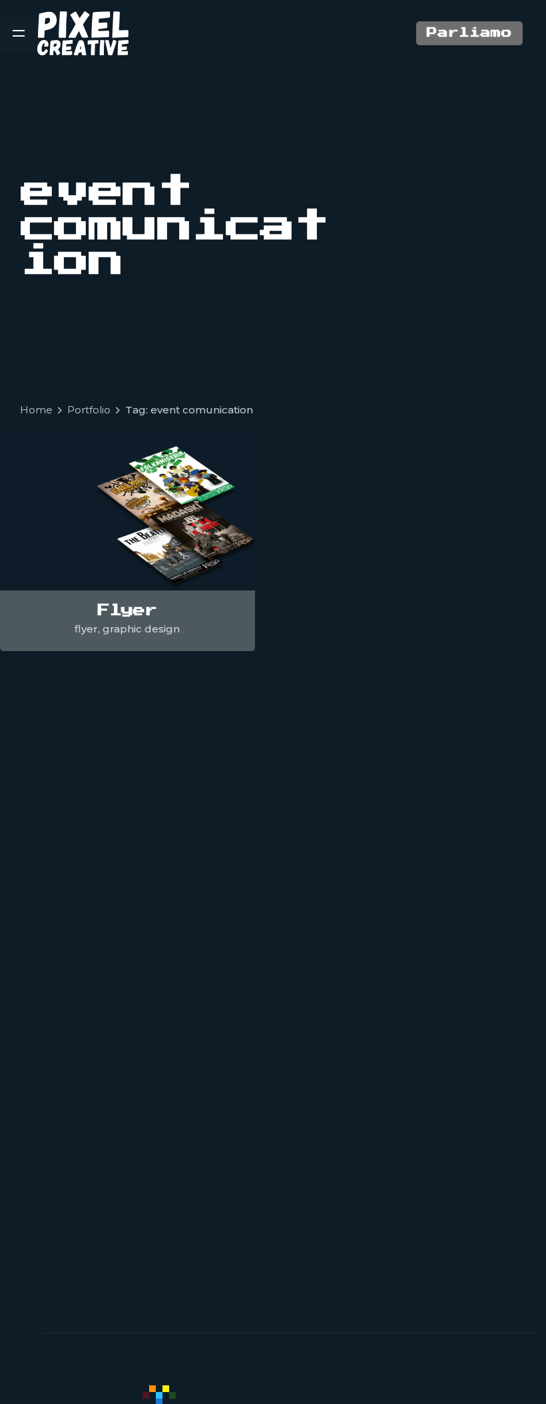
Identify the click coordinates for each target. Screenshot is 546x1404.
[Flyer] (127, 512)
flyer (86, 628)
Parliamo (469, 33)
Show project (127, 612)
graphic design (141, 628)
